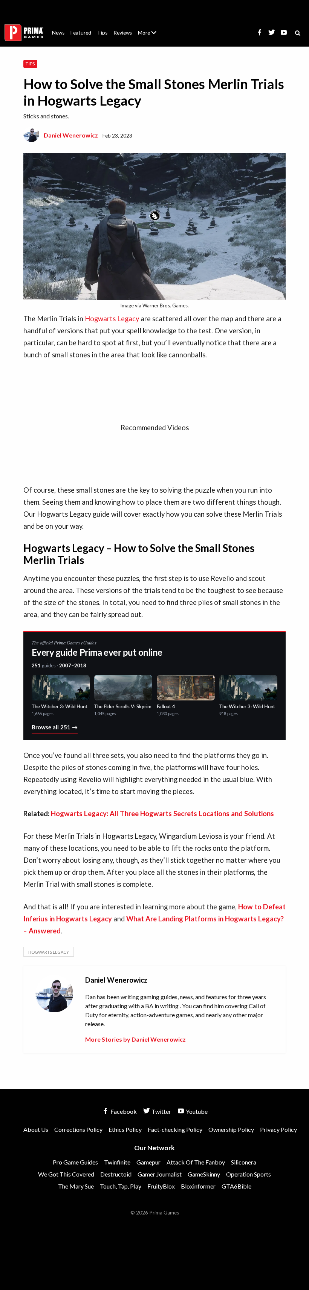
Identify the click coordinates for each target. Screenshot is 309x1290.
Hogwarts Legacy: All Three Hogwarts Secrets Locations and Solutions (162, 813)
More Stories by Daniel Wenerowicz (135, 1039)
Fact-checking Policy (175, 1129)
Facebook (123, 1111)
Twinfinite (117, 1162)
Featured (80, 33)
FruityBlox (161, 1186)
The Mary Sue (76, 1186)
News (58, 33)
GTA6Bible (236, 1186)
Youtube (196, 1111)
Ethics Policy (125, 1129)
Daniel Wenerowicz (71, 135)
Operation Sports (248, 1174)
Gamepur (148, 1162)
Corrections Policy (78, 1129)
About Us (148, 28)
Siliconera (243, 1162)
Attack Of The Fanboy (196, 1162)
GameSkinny (204, 1174)
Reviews (122, 33)
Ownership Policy (231, 1129)
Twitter (160, 1111)
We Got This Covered (66, 1174)
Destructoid (116, 1174)
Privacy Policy (278, 1129)
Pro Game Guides (75, 1162)
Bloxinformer (198, 1186)
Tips (102, 33)
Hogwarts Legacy (112, 319)
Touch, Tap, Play (120, 1186)
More (151, 36)
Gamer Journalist (160, 1174)
